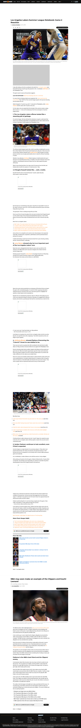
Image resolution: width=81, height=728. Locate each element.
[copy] (19, 27)
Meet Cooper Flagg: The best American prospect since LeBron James (29, 524)
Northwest (50, 1)
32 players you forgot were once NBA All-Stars (24, 691)
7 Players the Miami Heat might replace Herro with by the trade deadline (30, 522)
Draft (28, 1)
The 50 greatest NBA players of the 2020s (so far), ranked (27, 696)
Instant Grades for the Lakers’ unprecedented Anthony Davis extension (29, 228)
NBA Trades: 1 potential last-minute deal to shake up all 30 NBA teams (30, 698)
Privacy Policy (31, 720)
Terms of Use (41, 720)
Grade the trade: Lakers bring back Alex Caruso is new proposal (27, 427)
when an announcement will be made (40, 627)
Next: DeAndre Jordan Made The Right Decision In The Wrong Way (27, 515)
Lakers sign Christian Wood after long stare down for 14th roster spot (28, 418)
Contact (40, 717)
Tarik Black (26, 158)
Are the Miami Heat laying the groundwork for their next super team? (29, 525)
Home (14, 569)
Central (38, 1)
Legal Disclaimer (64, 720)
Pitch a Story (15, 720)
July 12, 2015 (28, 331)
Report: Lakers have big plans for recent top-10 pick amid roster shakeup (30, 230)
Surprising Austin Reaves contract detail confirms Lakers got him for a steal (30, 227)
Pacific (55, 1)
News (15, 1)
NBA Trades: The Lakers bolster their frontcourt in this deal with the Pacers (30, 224)
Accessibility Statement (18, 722)
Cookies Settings (42, 722)
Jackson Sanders (16, 24)
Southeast (44, 1)
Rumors (18, 1)
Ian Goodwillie (15, 586)
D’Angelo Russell (33, 152)
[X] (74, 1)
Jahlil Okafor (45, 88)
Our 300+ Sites (53, 717)
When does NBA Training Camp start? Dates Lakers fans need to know (28, 423)
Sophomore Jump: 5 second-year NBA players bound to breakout (28, 527)
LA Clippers (19, 708)
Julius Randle (29, 253)
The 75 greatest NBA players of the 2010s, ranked (25, 695)
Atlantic (33, 1)
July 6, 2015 (31, 504)
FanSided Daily (64, 717)
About (14, 717)
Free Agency (23, 1)
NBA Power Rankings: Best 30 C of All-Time (33, 95)
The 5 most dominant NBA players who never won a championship (29, 521)
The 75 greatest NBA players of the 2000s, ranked (25, 693)
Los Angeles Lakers (42, 87)
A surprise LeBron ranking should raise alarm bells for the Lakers (28, 225)
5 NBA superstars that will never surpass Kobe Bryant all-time (28, 700)
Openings (30, 717)
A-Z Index (30, 722)
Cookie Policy (53, 720)
